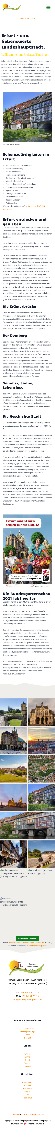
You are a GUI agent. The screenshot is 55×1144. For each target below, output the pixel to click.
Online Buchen (27, 1028)
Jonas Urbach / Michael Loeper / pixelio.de (26, 942)
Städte (29, 18)
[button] (27, 938)
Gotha (27, 1057)
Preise (27, 1035)
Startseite (23, 18)
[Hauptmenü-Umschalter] (48, 7)
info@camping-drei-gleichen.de (27, 999)
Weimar (27, 1063)
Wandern (27, 1085)
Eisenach (27, 1066)
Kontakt (27, 1038)
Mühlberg (27, 1054)
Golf (27, 1094)
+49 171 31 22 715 (30, 996)
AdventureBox (28, 1082)
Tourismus (27, 1098)
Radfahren (27, 1088)
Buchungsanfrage (27, 1031)
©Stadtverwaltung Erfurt (37, 946)
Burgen (27, 1091)
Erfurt (27, 1060)
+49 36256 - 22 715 (29, 992)
